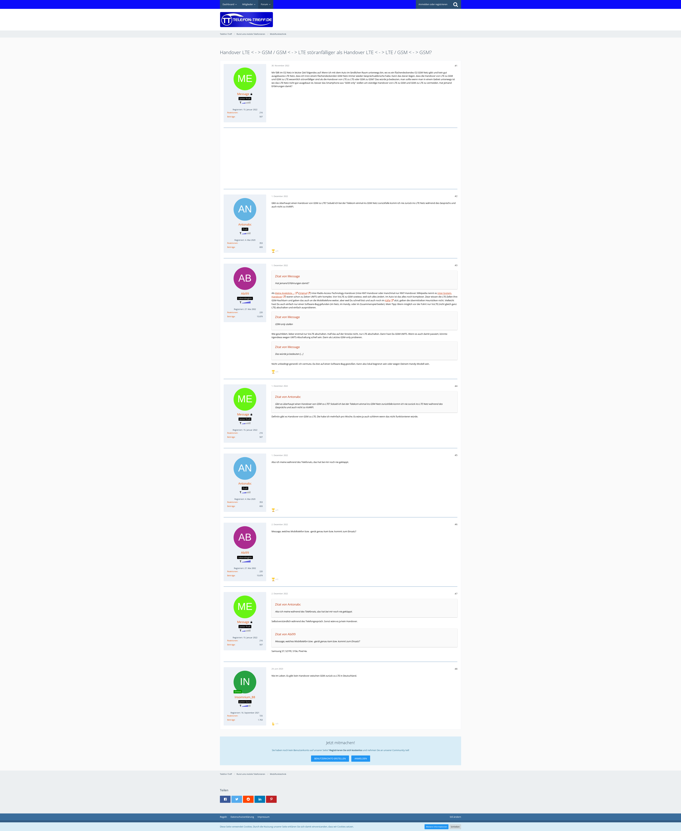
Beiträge (231, 116)
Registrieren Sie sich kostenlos (345, 750)
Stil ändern (455, 816)
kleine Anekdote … (284, 293)
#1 (456, 65)
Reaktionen (232, 112)
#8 (456, 668)
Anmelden (361, 758)
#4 (456, 386)
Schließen (455, 826)
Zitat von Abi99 (285, 634)
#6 (456, 524)
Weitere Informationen (436, 826)
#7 (456, 593)
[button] (225, 799)
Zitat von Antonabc (288, 397)
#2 (456, 196)
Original (303, 293)
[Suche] (455, 4)
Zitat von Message (287, 276)
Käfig (387, 300)
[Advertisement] (396, 17)
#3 (456, 265)
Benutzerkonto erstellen (330, 758)
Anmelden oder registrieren (433, 4)
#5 (456, 455)
